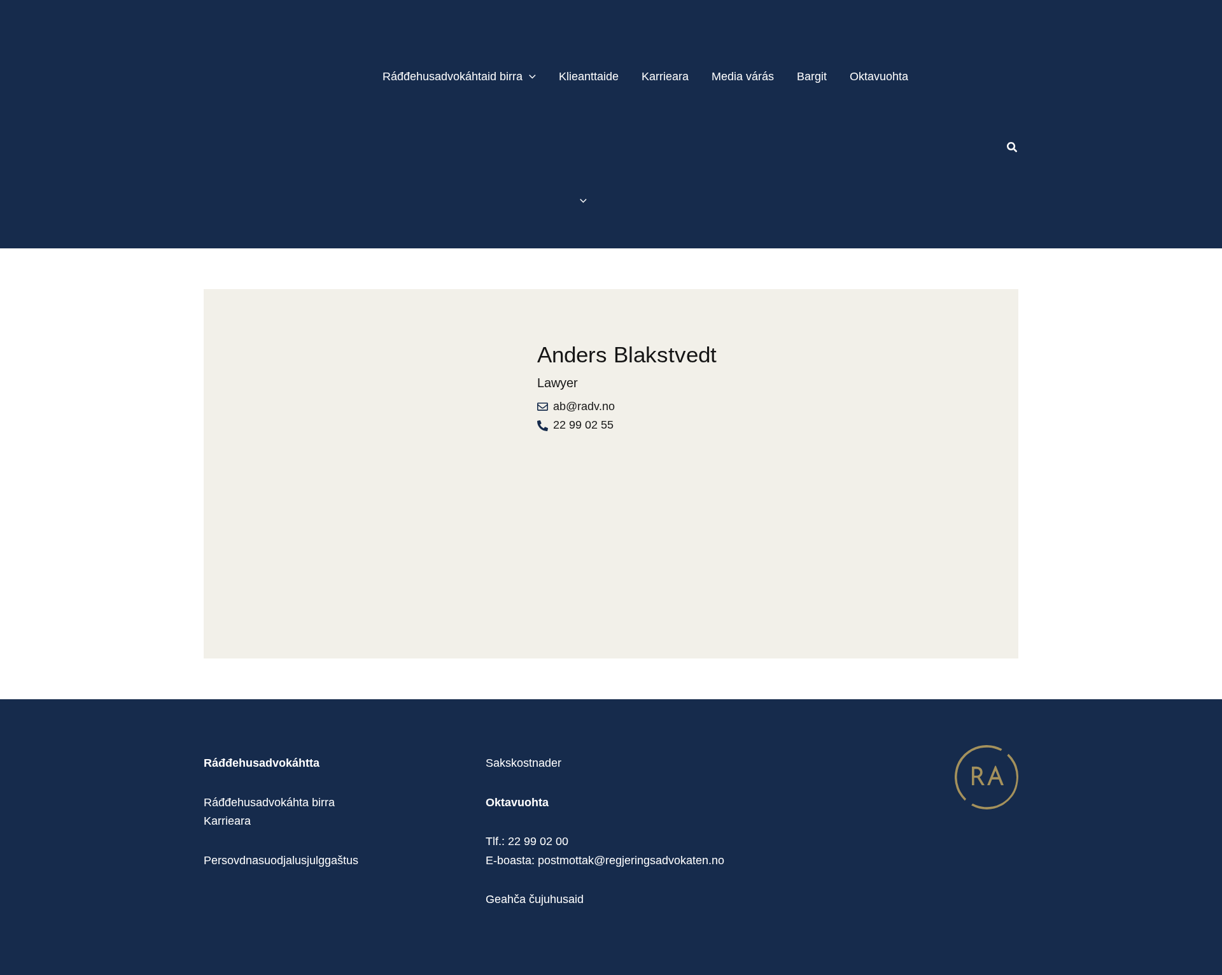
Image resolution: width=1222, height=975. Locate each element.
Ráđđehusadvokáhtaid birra (453, 76)
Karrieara (665, 76)
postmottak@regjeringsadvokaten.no (631, 860)
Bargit (812, 76)
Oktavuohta (879, 76)
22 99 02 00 (538, 841)
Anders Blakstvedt (627, 354)
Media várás (743, 76)
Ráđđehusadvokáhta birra (269, 802)
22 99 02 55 (583, 424)
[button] (529, 76)
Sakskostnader (523, 763)
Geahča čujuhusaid (535, 899)
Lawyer (557, 383)
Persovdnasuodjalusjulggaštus (281, 860)
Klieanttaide (589, 76)
